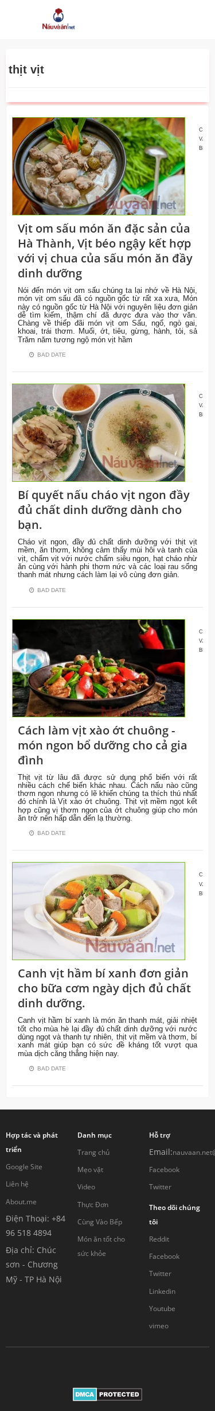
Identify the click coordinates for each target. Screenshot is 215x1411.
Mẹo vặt (90, 1169)
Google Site (24, 1167)
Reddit (159, 1239)
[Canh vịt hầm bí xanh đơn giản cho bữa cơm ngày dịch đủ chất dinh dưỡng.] (98, 910)
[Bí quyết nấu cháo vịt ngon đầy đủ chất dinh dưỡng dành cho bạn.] (98, 431)
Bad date (51, 354)
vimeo (159, 1326)
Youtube (162, 1308)
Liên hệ (17, 1184)
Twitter (160, 1187)
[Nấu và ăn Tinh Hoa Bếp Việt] (58, 19)
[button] (126, 19)
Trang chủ (93, 1152)
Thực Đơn (92, 1204)
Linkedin (162, 1291)
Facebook (164, 1169)
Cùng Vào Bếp (99, 1222)
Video (86, 1187)
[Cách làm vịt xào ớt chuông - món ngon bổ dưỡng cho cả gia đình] (98, 667)
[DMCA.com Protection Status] (107, 1393)
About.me (21, 1202)
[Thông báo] (161, 19)
